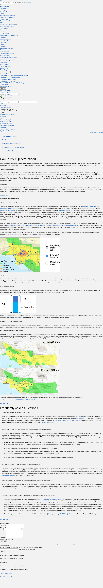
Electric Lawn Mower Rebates (8, 79)
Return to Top (4, 195)
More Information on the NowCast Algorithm (50, 499)
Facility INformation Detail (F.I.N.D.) (9, 35)
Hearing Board (4, 19)
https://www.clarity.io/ (64, 210)
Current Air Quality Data (6, 107)
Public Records (4, 64)
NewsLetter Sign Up (5, 90)
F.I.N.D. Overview (4, 33)
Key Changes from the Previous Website (13, 147)
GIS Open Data (4, 68)
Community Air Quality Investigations (10, 77)
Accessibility (8, 566)
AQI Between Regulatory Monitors (11, 143)
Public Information (5, 55)
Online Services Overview (7, 53)
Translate (28, 3)
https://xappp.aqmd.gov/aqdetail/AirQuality (59, 514)
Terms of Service (68, 544)
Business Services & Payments (8, 57)
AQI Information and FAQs (7, 114)
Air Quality (3, 105)
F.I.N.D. (2, 32)
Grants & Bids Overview (6, 48)
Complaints (3, 127)
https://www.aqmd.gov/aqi (47, 422)
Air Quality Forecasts (5, 122)
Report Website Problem (6, 577)
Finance (2, 13)
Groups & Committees (6, 21)
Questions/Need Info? (6, 573)
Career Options (4, 84)
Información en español (96, 132)
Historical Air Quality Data (7, 125)
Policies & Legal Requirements (8, 24)
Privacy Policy (57, 544)
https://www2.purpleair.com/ (7, 210)
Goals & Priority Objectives (7, 17)
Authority (2, 10)
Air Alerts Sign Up (5, 92)
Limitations (3, 37)
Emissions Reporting (5, 61)
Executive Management (6, 12)
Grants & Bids (3, 46)
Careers (2, 566)
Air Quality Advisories (6, 123)
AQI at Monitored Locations (9, 136)
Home (1, 100)
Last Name (3, 527)
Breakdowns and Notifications (8, 59)
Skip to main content (5, 1)
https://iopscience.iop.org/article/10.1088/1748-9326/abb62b (16, 400)
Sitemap (14, 566)
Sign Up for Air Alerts (5, 131)
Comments (3, 537)
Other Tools (3, 42)
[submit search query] (19, 94)
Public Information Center (7, 26)
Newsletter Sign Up (5, 86)
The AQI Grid (5, 140)
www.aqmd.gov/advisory (8, 475)
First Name (3, 525)
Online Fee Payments (6, 66)
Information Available (5, 39)
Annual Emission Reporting (7, 81)
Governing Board (4, 8)
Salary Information (5, 30)
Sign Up (3, 88)
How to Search (4, 41)
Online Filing (3, 70)
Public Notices (4, 28)
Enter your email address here (27, 549)
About (1, 4)
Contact (2, 44)
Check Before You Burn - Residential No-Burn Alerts (14, 75)
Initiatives (2, 22)
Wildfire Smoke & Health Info (8, 129)
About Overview (4, 6)
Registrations (3, 62)
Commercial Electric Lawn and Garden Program (13, 83)
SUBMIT (3, 541)
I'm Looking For (5, 72)
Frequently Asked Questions (7, 15)
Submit (3, 551)
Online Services (4, 52)
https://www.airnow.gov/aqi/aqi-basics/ (65, 420)
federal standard (79, 418)
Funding (2, 50)
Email (1, 529)
